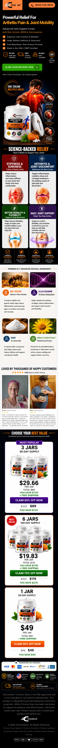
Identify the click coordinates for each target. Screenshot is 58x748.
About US (19, 728)
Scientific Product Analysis (43, 731)
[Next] (54, 405)
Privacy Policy (9, 728)
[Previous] (4, 405)
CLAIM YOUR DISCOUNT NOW (21, 67)
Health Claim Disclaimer (23, 731)
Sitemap (29, 735)
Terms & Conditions (32, 728)
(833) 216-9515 (44, 5)
